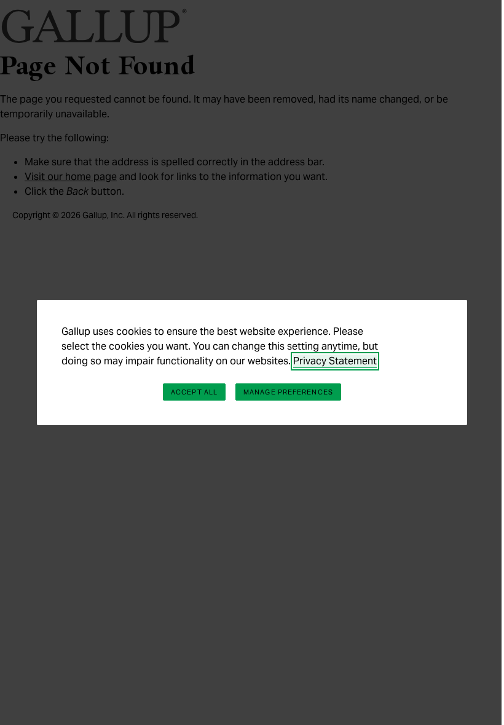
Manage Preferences (288, 392)
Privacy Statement (335, 361)
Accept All (194, 392)
